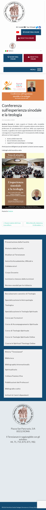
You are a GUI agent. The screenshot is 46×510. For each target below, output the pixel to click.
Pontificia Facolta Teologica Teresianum (17, 507)
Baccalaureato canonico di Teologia (20, 294)
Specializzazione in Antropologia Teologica (19, 302)
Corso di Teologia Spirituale (17, 331)
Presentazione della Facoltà (17, 242)
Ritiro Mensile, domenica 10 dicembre (34, 224)
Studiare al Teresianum (15, 255)
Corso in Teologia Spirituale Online (20, 337)
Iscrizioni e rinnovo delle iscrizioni (19, 279)
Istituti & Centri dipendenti (17, 395)
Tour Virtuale (30, 27)
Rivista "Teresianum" (14, 352)
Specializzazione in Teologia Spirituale (21, 311)
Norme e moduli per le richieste (18, 285)
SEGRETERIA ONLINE (32, 32)
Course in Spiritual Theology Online (20, 343)
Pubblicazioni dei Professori (17, 382)
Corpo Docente (11, 272)
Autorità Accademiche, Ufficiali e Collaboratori (19, 263)
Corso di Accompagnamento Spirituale (21, 324)
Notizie (10, 211)
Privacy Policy (33, 507)
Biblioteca (9, 358)
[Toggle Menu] (39, 69)
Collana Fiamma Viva (14, 376)
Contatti (21, 27)
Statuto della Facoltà (14, 248)
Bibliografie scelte (12, 389)
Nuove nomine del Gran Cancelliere (12, 224)
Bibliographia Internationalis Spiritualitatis (17, 367)
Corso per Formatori (14, 318)
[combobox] (23, 51)
